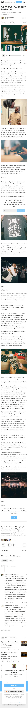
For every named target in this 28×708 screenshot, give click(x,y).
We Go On (23, 382)
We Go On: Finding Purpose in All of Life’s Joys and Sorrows (13, 131)
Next (23, 550)
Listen (24, 18)
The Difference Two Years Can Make (9, 653)
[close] (23, 664)
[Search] (25, 637)
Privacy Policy (19, 697)
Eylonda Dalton (8, 605)
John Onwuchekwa (9, 17)
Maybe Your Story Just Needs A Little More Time (9, 657)
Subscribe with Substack (15, 691)
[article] (14, 645)
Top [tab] (3, 637)
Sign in (25, 2)
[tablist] (7, 560)
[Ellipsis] (26, 574)
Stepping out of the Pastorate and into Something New (9, 644)
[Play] (3, 55)
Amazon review (5, 533)
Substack (6, 705)
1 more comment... (5, 630)
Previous (6, 550)
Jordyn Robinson (8, 574)
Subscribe (19, 2)
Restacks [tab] (11, 560)
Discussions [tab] (12, 637)
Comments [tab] (4, 560)
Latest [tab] (6, 637)
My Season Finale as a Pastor (10, 642)
